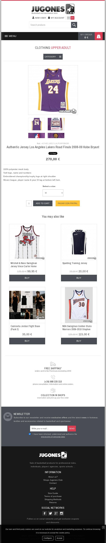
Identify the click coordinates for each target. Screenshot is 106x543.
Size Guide (53, 493)
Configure (48, 538)
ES (68, 18)
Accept (59, 538)
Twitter (50, 513)
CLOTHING (53, 47)
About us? (53, 477)
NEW (40, 18)
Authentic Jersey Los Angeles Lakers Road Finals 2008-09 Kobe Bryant (53, 147)
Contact (53, 483)
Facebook (44, 513)
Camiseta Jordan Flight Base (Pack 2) (25, 327)
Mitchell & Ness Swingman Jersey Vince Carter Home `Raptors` (24, 266)
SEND (72, 428)
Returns (53, 502)
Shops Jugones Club (53, 480)
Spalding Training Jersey (74, 263)
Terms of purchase (53, 496)
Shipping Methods (53, 499)
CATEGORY (50, 57)
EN (72, 18)
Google (56, 513)
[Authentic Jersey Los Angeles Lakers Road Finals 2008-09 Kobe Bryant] (53, 90)
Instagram (61, 513)
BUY (27, 278)
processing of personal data (53, 437)
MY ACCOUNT (57, 18)
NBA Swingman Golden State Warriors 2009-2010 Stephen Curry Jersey (77, 329)
